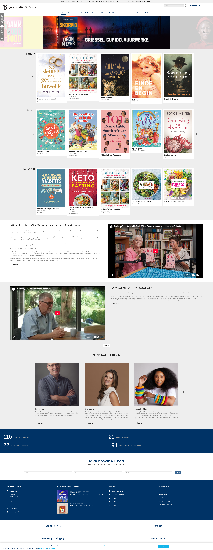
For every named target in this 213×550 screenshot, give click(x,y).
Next (204, 32)
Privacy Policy (43, 548)
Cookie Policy (93, 545)
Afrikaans (193, 5)
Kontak (147, 13)
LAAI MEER (106, 345)
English (199, 5)
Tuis (63, 13)
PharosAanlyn (85, 13)
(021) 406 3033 (14, 505)
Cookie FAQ (102, 545)
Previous (9, 32)
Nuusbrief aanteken (165, 501)
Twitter (114, 498)
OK (163, 546)
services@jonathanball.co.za (18, 512)
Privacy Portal (51, 548)
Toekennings (127, 13)
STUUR (178, 472)
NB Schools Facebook (118, 494)
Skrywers (95, 13)
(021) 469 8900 (14, 508)
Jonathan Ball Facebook (118, 491)
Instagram (115, 505)
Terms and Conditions (166, 504)
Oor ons (162, 491)
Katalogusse (138, 13)
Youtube (114, 501)
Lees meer (41, 423)
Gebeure (103, 13)
